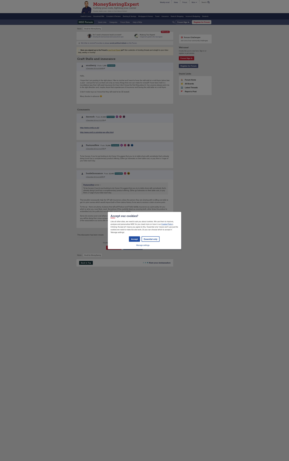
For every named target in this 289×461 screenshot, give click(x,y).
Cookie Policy (166, 224)
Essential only (150, 239)
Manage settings (142, 245)
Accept (134, 239)
